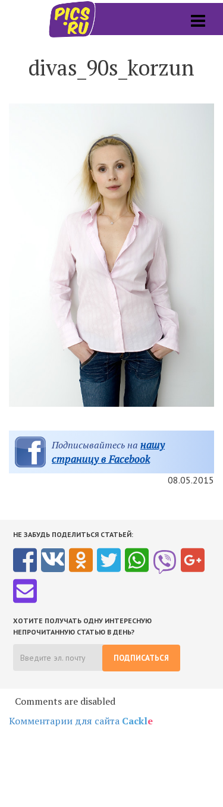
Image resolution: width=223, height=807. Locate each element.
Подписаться (141, 658)
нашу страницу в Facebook (108, 452)
